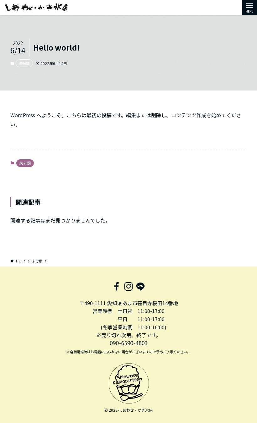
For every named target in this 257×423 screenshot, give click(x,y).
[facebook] (117, 287)
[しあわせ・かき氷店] (36, 7)
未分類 (24, 63)
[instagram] (128, 287)
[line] (140, 287)
